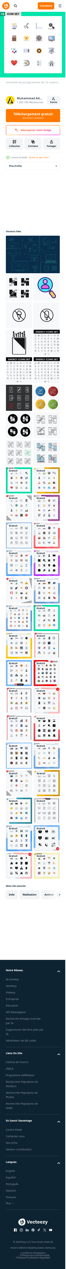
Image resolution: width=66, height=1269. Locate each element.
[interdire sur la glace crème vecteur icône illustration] (19, 343)
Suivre (53, 102)
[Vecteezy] (6, 5)
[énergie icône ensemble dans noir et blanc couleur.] (19, 425)
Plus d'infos (15, 166)
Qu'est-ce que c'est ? (39, 157)
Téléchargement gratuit (33, 115)
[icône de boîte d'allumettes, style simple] (19, 398)
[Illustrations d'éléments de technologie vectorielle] (32, 254)
